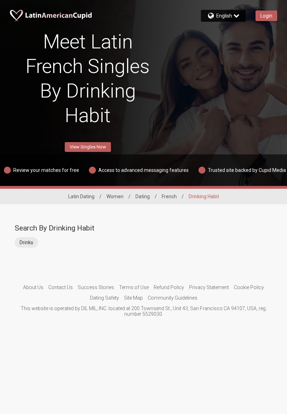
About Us (33, 287)
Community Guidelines (172, 298)
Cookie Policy (249, 287)
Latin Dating (81, 196)
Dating (142, 196)
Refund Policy (169, 287)
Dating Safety (104, 298)
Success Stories (96, 287)
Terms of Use (134, 287)
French (169, 196)
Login (266, 16)
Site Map (133, 298)
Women (115, 196)
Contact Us (60, 287)
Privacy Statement (209, 287)
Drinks (26, 242)
